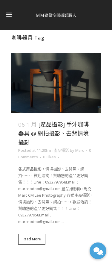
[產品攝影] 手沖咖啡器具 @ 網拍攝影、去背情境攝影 (53, 133)
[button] (98, 250)
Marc (79, 150)
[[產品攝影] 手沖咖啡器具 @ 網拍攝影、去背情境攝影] (56, 83)
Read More (32, 239)
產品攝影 (61, 150)
